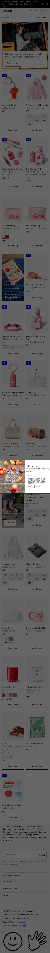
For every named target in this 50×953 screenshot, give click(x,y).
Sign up (29, 486)
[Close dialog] (48, 461)
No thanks (38, 486)
